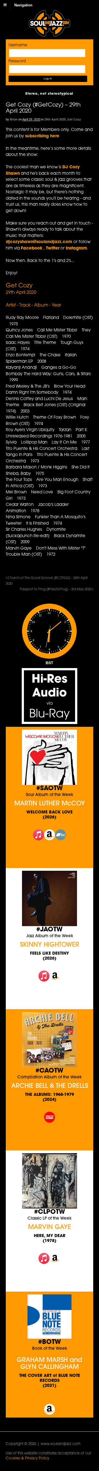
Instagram (76, 248)
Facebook (32, 248)
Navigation (23, 5)
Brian (14, 119)
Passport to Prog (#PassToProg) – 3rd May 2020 (56, 589)
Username (18, 45)
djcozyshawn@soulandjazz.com (39, 242)
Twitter (52, 248)
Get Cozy (74, 119)
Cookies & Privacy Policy (27, 1458)
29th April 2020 (55, 119)
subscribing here (42, 136)
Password (17, 61)
